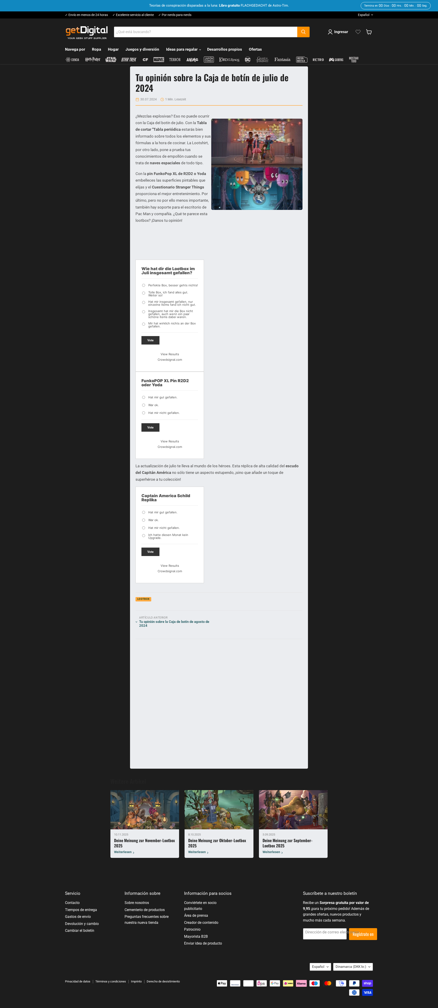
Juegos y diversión (142, 49)
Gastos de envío (78, 916)
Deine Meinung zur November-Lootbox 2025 (144, 843)
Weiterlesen (123, 852)
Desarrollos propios (224, 49)
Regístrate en (363, 934)
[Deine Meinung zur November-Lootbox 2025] (144, 809)
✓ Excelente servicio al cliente (133, 15)
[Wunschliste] (358, 32)
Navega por (75, 49)
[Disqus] (219, 702)
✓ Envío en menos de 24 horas (86, 15)
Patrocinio (192, 929)
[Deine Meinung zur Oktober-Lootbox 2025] (219, 809)
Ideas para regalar (182, 49)
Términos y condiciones (110, 981)
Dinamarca (351, 967)
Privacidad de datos (77, 981)
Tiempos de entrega (81, 910)
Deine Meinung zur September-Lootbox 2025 (288, 843)
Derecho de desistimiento (163, 981)
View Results (170, 354)
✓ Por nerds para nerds (174, 15)
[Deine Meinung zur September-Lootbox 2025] (293, 809)
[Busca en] (303, 32)
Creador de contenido (201, 922)
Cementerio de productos (145, 910)
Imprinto (136, 981)
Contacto (72, 903)
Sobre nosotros (137, 903)
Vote (150, 340)
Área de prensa (196, 915)
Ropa (96, 49)
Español (363, 15)
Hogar (113, 49)
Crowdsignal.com (170, 359)
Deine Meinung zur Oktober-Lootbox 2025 (217, 843)
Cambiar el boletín (79, 930)
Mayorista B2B (196, 936)
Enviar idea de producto (203, 943)
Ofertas (255, 49)
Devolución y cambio (82, 924)
